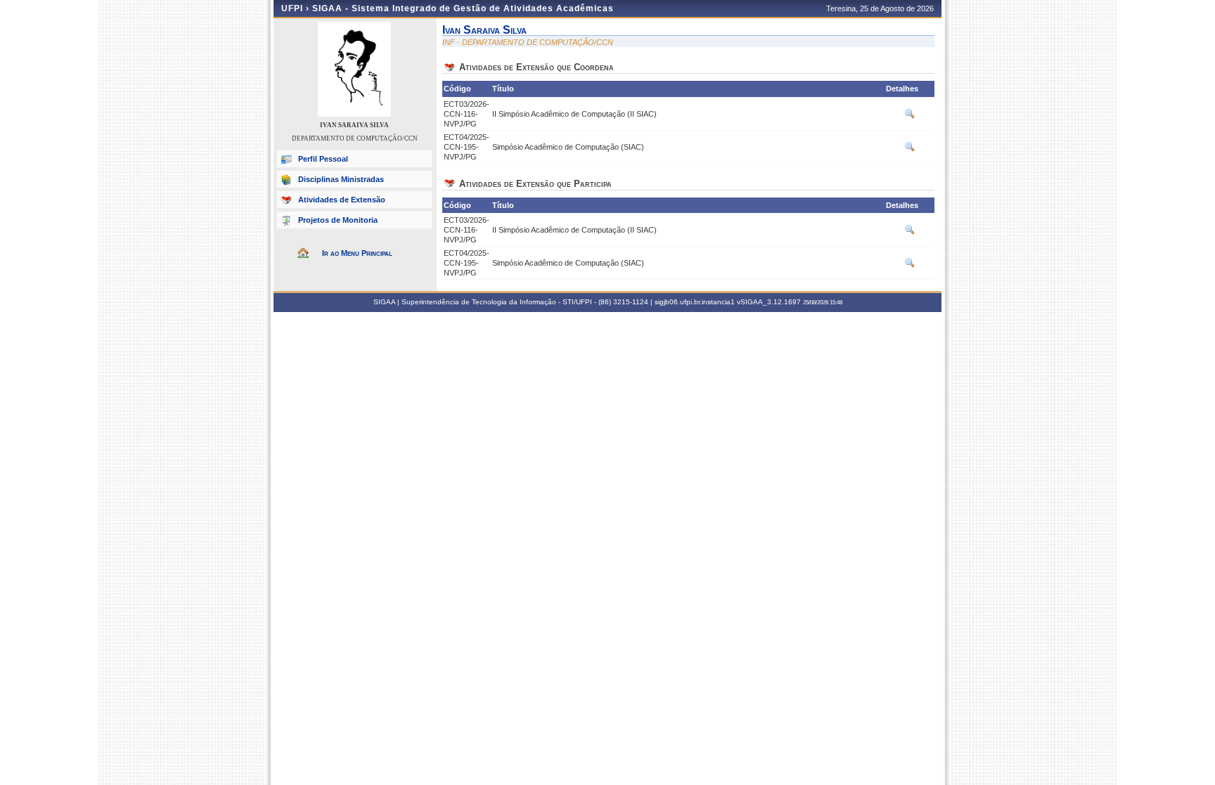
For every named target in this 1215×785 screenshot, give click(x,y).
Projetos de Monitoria (338, 220)
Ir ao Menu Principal (357, 253)
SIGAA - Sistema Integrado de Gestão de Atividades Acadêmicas (463, 8)
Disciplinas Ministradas (341, 179)
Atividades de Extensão (341, 199)
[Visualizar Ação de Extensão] (909, 116)
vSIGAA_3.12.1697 (769, 302)
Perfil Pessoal (323, 159)
